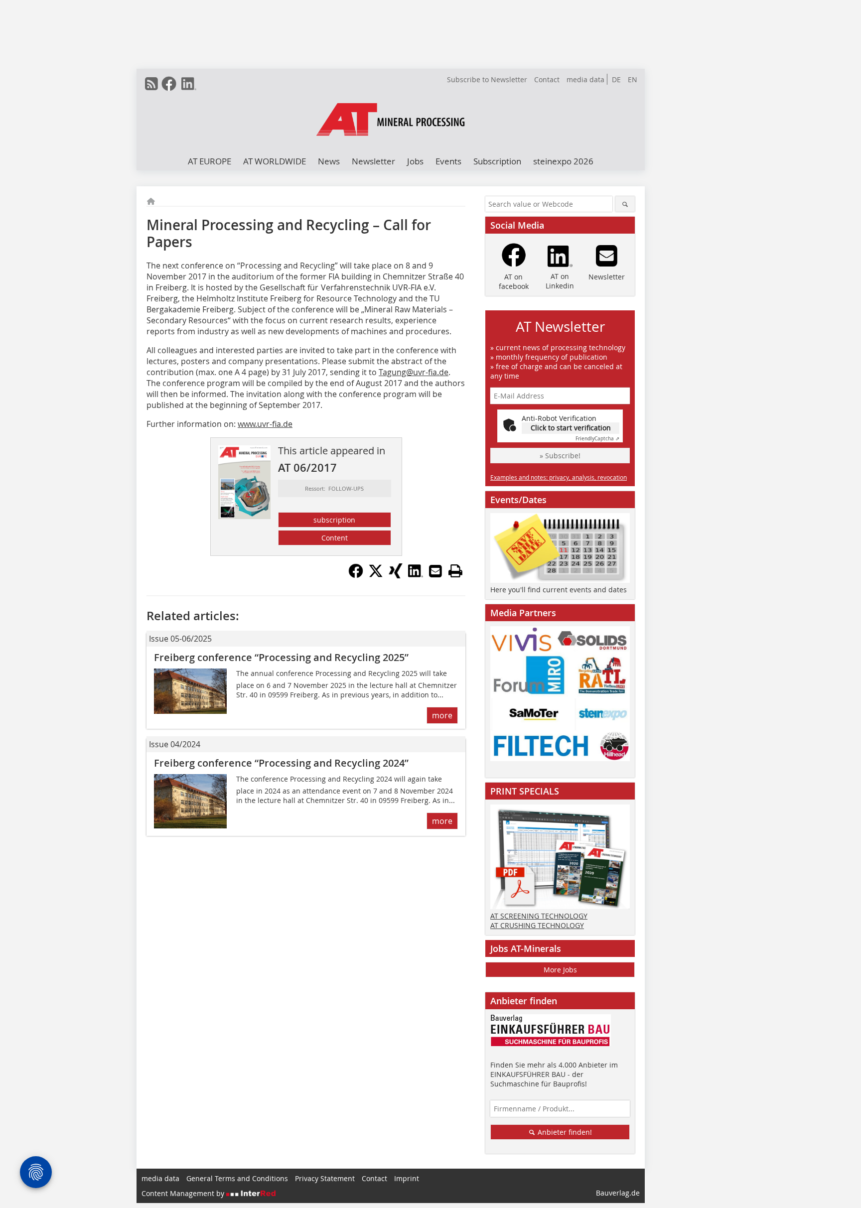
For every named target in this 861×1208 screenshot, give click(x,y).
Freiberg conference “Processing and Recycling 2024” (281, 763)
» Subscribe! (560, 455)
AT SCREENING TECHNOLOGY (538, 916)
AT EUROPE (209, 161)
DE (616, 79)
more (442, 715)
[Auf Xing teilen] (396, 575)
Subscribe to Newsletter (487, 79)
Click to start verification (571, 427)
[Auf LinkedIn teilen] (416, 575)
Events (448, 161)
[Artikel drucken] (455, 570)
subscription (334, 520)
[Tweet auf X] (376, 575)
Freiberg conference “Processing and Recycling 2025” (281, 657)
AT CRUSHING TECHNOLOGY (537, 925)
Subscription (497, 161)
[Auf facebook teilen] (356, 575)
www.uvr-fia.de (265, 423)
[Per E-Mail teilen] (435, 570)
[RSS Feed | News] (151, 84)
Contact (547, 79)
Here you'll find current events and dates (558, 589)
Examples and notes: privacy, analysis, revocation (558, 477)
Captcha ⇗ (597, 438)
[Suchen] (625, 204)
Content (334, 537)
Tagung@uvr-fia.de (413, 372)
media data (585, 79)
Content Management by (184, 1193)
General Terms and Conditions (237, 1178)
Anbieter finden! (564, 1132)
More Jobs (560, 969)
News (329, 161)
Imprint (406, 1178)
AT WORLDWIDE (274, 161)
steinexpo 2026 (563, 161)
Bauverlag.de (618, 1193)
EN (632, 79)
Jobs (415, 161)
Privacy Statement (325, 1178)
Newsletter (373, 161)
